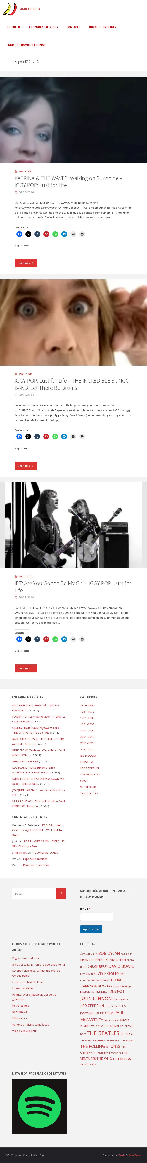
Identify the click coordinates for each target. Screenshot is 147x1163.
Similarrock (19, 852)
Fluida (121, 1155)
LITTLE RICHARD (112, 1006)
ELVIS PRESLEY (106, 973)
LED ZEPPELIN (89, 768)
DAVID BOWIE (121, 966)
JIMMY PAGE (116, 992)
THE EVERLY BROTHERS (92, 1040)
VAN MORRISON (88, 1064)
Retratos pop (20, 1005)
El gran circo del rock (25, 958)
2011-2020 (87, 743)
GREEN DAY (105, 986)
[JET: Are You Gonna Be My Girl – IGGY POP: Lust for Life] (73, 534)
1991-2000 (87, 730)
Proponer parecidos (45, 852)
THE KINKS (126, 1040)
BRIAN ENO (87, 960)
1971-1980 (25, 374)
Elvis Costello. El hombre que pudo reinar (39, 964)
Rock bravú (19, 1012)
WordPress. (135, 1155)
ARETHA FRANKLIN (89, 954)
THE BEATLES (89, 793)
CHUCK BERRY (98, 966)
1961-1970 (87, 711)
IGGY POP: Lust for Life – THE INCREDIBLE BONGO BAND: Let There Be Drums (72, 384)
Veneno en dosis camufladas (30, 1024)
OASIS (84, 780)
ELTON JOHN (86, 974)
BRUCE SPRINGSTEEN (110, 960)
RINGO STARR (111, 1020)
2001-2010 (25, 576)
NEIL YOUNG (97, 1013)
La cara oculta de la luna (27, 982)
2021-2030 (87, 749)
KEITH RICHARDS (120, 999)
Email (85, 908)
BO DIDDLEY (88, 755)
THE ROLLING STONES (100, 1046)
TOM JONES (120, 1059)
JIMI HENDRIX (99, 991)
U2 (130, 1059)
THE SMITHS (100, 1053)
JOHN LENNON (96, 998)
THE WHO (104, 1058)
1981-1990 (25, 171)
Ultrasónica (19, 1018)
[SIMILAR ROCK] (10, 9)
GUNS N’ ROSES (121, 986)
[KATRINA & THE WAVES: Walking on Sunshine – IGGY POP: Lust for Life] (73, 146)
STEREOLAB (88, 787)
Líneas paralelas (22, 988)
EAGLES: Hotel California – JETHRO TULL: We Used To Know (37, 830)
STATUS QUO (96, 1026)
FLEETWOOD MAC (100, 980)
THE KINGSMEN (113, 1040)
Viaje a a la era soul (24, 1031)
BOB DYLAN (109, 953)
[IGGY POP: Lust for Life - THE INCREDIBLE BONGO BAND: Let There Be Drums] (73, 348)
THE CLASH (127, 1034)
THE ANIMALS (112, 1026)
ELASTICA (86, 762)
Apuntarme (91, 929)
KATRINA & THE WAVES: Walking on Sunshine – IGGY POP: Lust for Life (68, 182)
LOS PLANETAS (90, 774)
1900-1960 (87, 705)
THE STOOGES (113, 1053)
